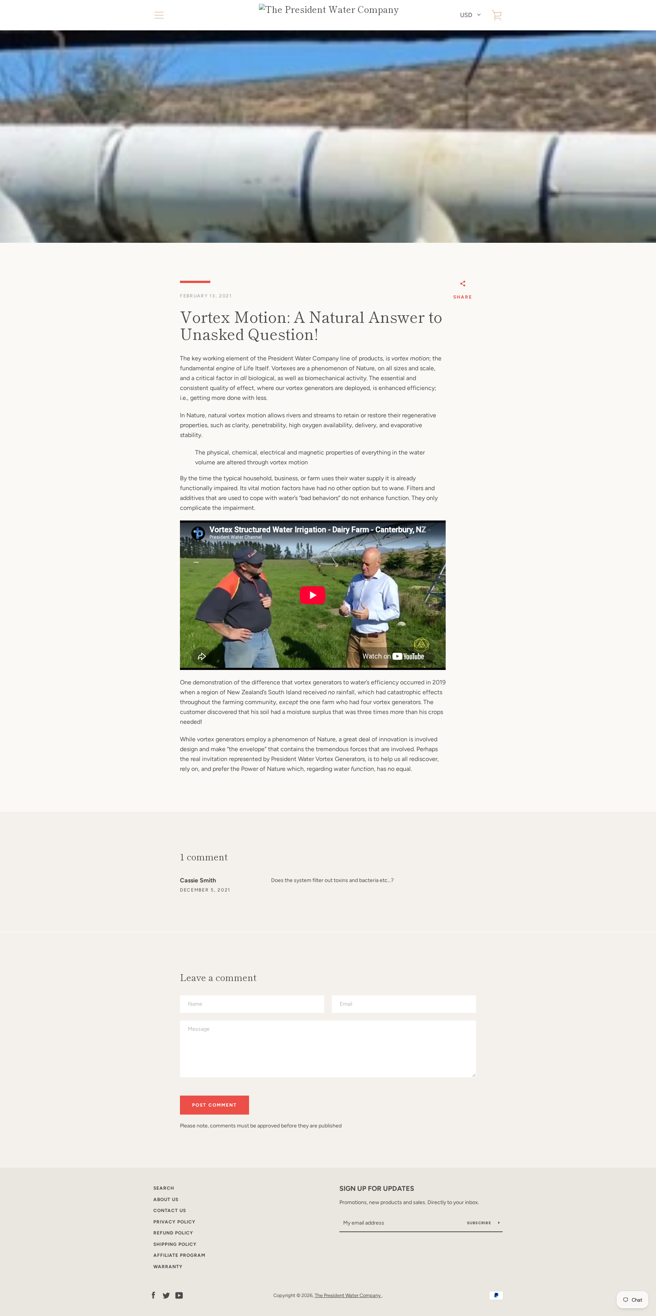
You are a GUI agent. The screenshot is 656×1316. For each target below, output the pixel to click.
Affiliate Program (179, 1255)
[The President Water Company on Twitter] (166, 1295)
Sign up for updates (376, 1188)
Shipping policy (175, 1244)
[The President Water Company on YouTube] (179, 1295)
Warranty (168, 1266)
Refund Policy (173, 1233)
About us (165, 1199)
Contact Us (169, 1210)
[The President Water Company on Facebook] (153, 1295)
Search (163, 1188)
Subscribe (480, 1222)
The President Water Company (348, 1295)
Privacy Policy (174, 1222)
